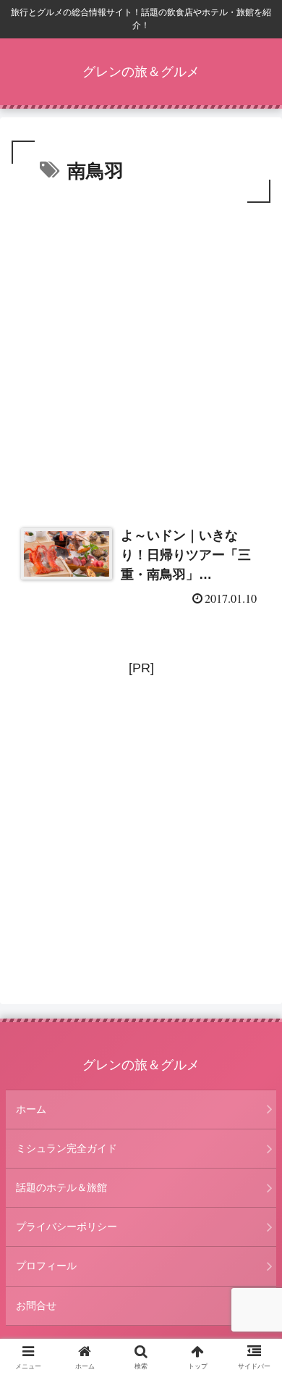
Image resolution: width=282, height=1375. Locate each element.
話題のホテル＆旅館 (61, 1187)
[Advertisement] (141, 355)
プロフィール (46, 1265)
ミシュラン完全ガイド (66, 1148)
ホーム (31, 1109)
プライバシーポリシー (66, 1226)
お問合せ (36, 1305)
